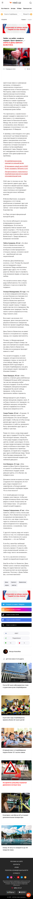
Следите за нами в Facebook (13, 620)
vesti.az (14, 585)
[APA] (16, 887)
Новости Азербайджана (10, 14)
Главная (23, 19)
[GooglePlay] (10, 892)
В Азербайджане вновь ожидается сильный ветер (14, 162)
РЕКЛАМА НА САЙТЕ (16, 861)
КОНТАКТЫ (16, 864)
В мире (19, 8)
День (6, 582)
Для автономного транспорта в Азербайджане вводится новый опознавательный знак (16, 174)
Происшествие (27, 8)
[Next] (31, 14)
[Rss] (25, 877)
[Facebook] (8, 877)
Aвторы (13, 8)
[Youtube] (18, 877)
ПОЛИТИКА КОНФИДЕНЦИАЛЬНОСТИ (16, 870)
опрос (7, 585)
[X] (15, 877)
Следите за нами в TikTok (12, 614)
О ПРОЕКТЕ (16, 873)
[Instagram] (11, 877)
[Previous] (2, 14)
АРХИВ (16, 867)
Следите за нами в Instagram (13, 609)
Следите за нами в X (11, 625)
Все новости (5, 8)
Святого (13, 582)
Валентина (22, 582)
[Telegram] (22, 877)
